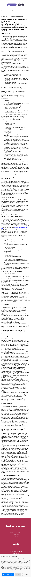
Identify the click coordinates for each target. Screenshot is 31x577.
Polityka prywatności (15, 532)
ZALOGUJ (13, 4)
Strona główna (5, 10)
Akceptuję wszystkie (7, 574)
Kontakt (16, 530)
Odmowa (18, 574)
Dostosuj (26, 574)
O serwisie (15, 536)
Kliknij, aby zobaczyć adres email (14, 227)
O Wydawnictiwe (15, 534)
